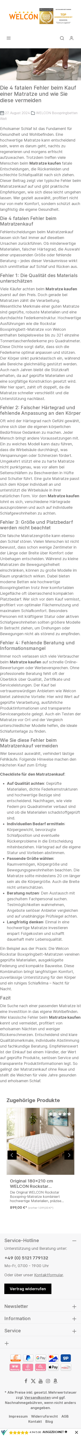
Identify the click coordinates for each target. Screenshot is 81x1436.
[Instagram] (48, 1382)
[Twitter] (34, 1382)
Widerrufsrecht (44, 1416)
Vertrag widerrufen (28, 1289)
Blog (49, 1421)
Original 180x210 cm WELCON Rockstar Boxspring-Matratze (31, 1183)
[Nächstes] (68, 1155)
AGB (65, 1416)
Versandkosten (37, 1397)
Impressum (18, 1416)
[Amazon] (55, 1382)
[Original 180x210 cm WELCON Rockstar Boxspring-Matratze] (40, 1141)
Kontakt (35, 1421)
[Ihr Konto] (71, 38)
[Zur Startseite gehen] (40, 16)
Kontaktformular (48, 1275)
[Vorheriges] (12, 1155)
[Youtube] (41, 1382)
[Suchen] (62, 38)
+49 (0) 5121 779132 (26, 1257)
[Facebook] (26, 1382)
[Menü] (8, 38)
